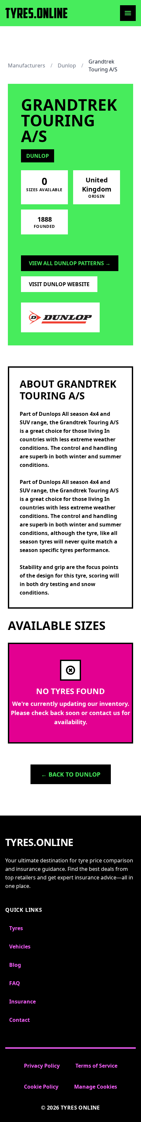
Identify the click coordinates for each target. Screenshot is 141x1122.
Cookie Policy (41, 1086)
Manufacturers (26, 65)
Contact (19, 1019)
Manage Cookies (95, 1086)
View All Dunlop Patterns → (70, 263)
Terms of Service (96, 1065)
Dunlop (67, 65)
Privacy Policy (42, 1065)
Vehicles (19, 946)
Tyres (16, 928)
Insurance (22, 1001)
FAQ (14, 983)
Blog (15, 964)
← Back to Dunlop (70, 774)
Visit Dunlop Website (59, 284)
